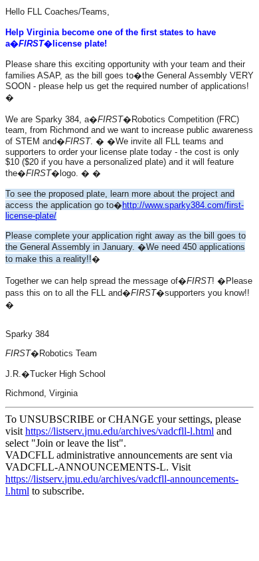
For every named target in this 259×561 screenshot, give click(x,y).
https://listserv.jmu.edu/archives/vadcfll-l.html (119, 431)
